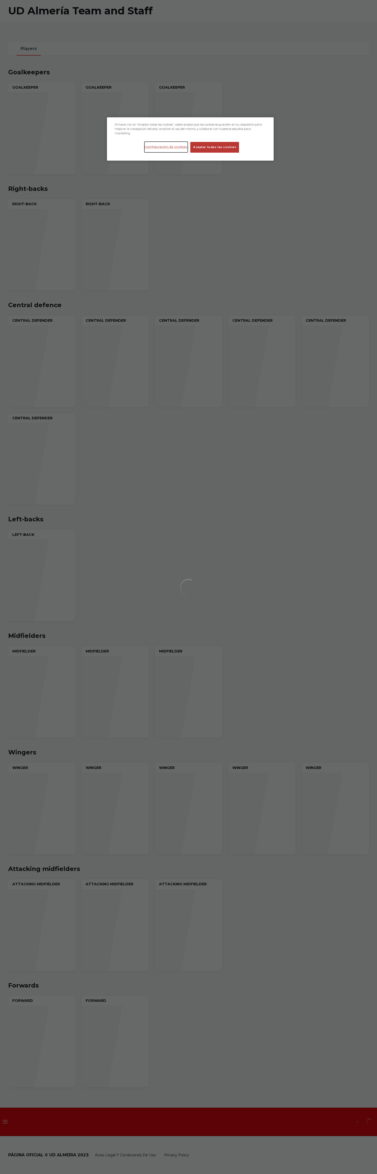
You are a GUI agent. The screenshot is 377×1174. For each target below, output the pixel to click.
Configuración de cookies (166, 147)
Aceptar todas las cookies (214, 147)
